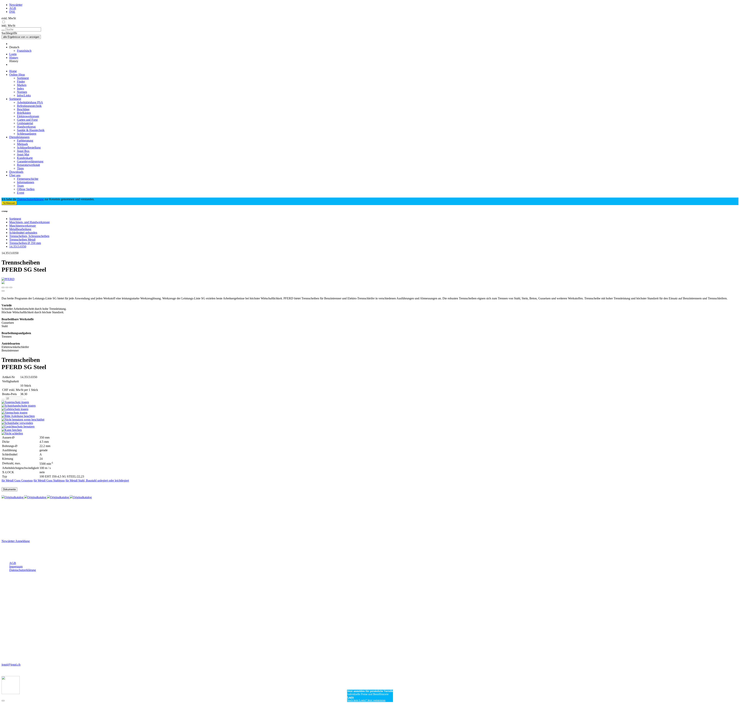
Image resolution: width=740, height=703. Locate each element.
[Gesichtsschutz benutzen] (370, 426)
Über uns (14, 175)
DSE (12, 11)
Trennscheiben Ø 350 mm (25, 243)
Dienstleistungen (19, 137)
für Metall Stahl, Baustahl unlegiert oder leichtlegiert (97, 480)
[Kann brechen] (370, 430)
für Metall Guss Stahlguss (49, 480)
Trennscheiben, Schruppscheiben (29, 236)
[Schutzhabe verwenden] (370, 423)
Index (20, 88)
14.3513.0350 (17, 246)
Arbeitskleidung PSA (30, 102)
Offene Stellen (25, 189)
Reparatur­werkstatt (28, 164)
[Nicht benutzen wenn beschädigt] (370, 419)
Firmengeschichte (27, 178)
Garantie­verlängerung (30, 161)
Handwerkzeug (26, 126)
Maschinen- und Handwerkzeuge (29, 222)
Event (20, 192)
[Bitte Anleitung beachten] (370, 416)
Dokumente (9, 489)
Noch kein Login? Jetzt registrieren (366, 700)
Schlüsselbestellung (29, 147)
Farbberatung (25, 140)
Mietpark (22, 144)
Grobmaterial (25, 123)
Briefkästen (24, 112)
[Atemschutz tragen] (370, 412)
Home (13, 71)
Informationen (25, 182)
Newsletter (15, 4)
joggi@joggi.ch (11, 664)
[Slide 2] (10, 287)
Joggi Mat (23, 154)
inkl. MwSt (8, 25)
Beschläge (23, 109)
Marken (21, 85)
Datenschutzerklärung (30, 199)
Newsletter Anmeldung (16, 541)
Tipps (20, 168)
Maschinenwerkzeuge (22, 225)
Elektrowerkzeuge (28, 116)
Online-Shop (17, 74)
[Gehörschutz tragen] (370, 409)
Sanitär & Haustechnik (31, 130)
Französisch (24, 50)
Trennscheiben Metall (22, 239)
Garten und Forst (27, 119)
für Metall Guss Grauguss (17, 480)
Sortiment (23, 78)
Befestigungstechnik (29, 105)
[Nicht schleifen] (370, 433)
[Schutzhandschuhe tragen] (370, 405)
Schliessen (9, 203)
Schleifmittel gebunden (23, 232)
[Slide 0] (3, 287)
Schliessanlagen (26, 133)
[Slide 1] (6, 287)
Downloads (16, 171)
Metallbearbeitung (20, 229)
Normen (22, 92)
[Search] (3, 30)
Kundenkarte (25, 158)
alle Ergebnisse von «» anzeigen (21, 36)
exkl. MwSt (9, 18)
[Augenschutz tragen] (370, 402)
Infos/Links (24, 95)
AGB (12, 8)
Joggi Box (23, 151)
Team (20, 185)
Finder (21, 81)
